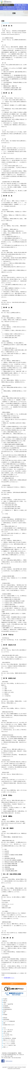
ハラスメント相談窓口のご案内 (9, 1045)
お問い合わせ (6, 1033)
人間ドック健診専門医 (8, 1004)
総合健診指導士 (6, 1007)
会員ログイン (14, 983)
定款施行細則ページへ (9, 977)
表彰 (4, 1012)
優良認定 (5, 1017)
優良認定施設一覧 (21, 9)
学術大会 (23, 7)
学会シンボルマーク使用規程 (9, 1043)
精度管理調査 (6, 1019)
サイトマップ (6, 1036)
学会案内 (18, 7)
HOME (4, 7)
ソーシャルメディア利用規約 (9, 1041)
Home (4, 1027)
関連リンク (5, 1047)
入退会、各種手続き (7, 1031)
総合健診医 (5, 1005)
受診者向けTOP (11, 7)
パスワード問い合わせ (8, 1029)
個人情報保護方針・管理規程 (9, 1038)
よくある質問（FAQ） (8, 1034)
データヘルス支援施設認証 (9, 1021)
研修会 (4, 1002)
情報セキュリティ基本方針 (9, 1040)
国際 (4, 1023)
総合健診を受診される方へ (9, 9)
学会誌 (4, 1011)
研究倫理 (5, 1014)
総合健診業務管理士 (7, 1009)
